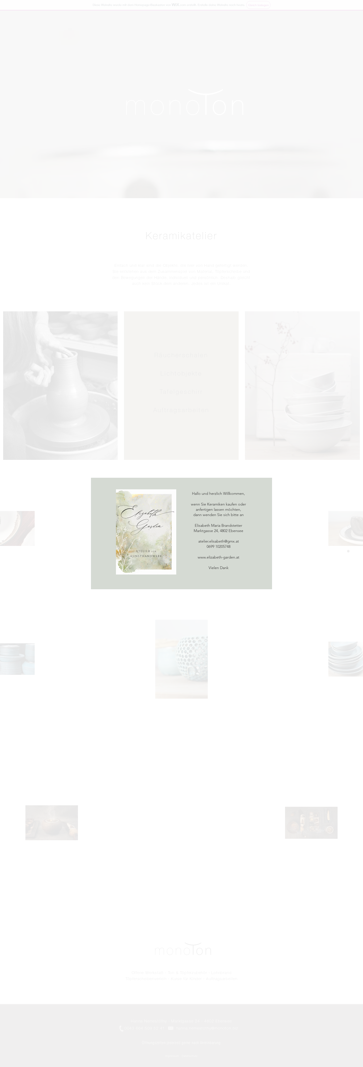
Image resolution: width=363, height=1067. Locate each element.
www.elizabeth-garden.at (218, 557)
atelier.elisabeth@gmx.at (218, 541)
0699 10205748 (218, 546)
